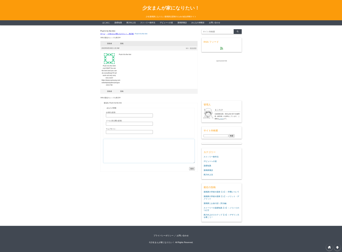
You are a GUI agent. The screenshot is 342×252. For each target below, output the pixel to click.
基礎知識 (118, 23)
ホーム (102, 34)
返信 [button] (187, 48)
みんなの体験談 (197, 23)
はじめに (106, 23)
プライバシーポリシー (163, 235)
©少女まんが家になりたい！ (162, 242)
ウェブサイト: (111, 129)
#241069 (193, 48)
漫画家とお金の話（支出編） (216, 203)
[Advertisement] (222, 79)
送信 (192, 169)
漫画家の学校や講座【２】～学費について (221, 192)
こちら (221, 118)
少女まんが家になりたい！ (171, 7)
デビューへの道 (166, 23)
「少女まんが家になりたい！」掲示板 (120, 34)
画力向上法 (131, 23)
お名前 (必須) (110, 112)
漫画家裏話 (182, 23)
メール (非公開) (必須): (114, 121)
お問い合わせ (214, 23)
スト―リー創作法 (147, 23)
